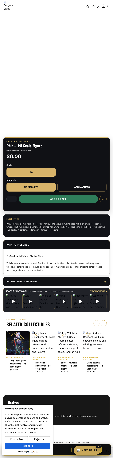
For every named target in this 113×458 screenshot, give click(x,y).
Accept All (27, 445)
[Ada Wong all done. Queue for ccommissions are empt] (97, 301)
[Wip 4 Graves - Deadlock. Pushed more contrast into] (30, 301)
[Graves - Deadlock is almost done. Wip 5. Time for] (13, 301)
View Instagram (98, 291)
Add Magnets (82, 187)
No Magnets (31, 187)
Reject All (39, 439)
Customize (16, 439)
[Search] (88, 6)
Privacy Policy (58, 442)
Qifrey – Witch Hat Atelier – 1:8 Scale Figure (69, 365)
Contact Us (86, 442)
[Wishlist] (93, 6)
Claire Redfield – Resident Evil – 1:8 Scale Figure (95, 365)
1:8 (31, 172)
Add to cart (58, 199)
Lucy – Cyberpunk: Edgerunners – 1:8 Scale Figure (18, 363)
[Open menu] (17, 6)
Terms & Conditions (72, 442)
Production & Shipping (21, 281)
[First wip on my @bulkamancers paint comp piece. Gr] (80, 301)
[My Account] (98, 6)
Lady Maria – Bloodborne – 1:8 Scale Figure (43, 365)
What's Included (17, 244)
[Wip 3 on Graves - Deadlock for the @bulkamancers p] (47, 301)
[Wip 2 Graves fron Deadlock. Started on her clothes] (64, 301)
